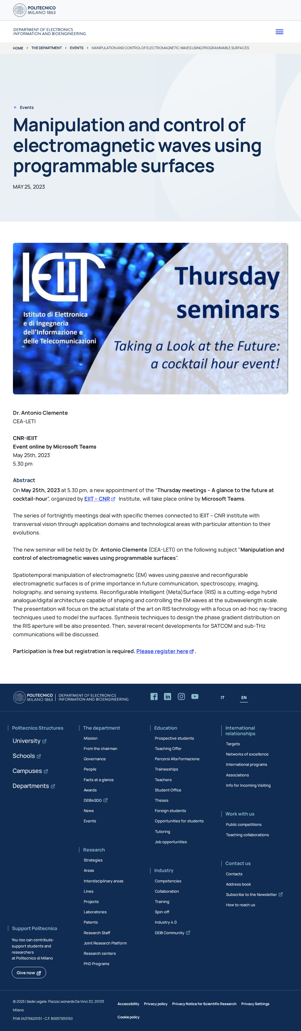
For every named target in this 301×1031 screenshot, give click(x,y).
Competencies (168, 881)
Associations (237, 775)
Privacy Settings (255, 1003)
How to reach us (240, 904)
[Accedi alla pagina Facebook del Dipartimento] (154, 697)
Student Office (168, 790)
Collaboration (167, 891)
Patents (91, 922)
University (27, 741)
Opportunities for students (179, 821)
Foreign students (170, 810)
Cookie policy (129, 1017)
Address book (238, 884)
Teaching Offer (168, 748)
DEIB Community (169, 932)
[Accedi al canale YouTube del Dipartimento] (194, 697)
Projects (91, 901)
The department (46, 47)
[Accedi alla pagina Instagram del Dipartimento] (181, 697)
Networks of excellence (247, 754)
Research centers (100, 953)
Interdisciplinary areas (103, 881)
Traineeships (166, 769)
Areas (89, 870)
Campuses (27, 771)
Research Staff (97, 932)
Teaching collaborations (247, 834)
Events (76, 47)
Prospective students (174, 738)
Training (162, 901)
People (90, 769)
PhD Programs (96, 963)
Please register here (162, 651)
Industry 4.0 (166, 922)
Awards (90, 790)
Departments (31, 786)
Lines (88, 891)
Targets (233, 743)
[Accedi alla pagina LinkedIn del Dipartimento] (167, 697)
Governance (95, 758)
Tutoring (162, 831)
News (89, 810)
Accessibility (128, 1003)
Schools (24, 756)
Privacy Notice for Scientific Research (204, 1003)
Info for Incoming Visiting (248, 785)
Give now (26, 972)
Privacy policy (156, 1003)
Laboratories (95, 911)
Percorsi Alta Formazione (177, 758)
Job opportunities (171, 841)
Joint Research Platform (105, 943)
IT (222, 697)
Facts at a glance (99, 779)
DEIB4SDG (93, 800)
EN (244, 697)
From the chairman (100, 748)
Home (18, 48)
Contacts (234, 873)
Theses (161, 800)
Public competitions (244, 824)
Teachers (163, 779)
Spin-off (162, 911)
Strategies (93, 860)
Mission (91, 738)
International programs (246, 764)
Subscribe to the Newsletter (251, 894)
